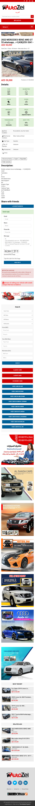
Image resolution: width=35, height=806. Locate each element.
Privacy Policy (25, 789)
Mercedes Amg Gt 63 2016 (20, 738)
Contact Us (16, 789)
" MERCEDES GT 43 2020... (20, 747)
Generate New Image (9, 254)
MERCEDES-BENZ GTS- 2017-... (22, 756)
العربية (17, 12)
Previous (3, 63)
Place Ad (18, 20)
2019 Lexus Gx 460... (18, 706)
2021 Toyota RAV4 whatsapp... (21, 714)
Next (31, 63)
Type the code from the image (12, 258)
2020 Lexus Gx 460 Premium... (21, 697)
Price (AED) (5, 327)
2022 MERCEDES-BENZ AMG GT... (21, 729)
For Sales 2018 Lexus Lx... (20, 688)
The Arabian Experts (24, 804)
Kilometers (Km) (6, 350)
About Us (9, 789)
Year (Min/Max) (6, 339)
